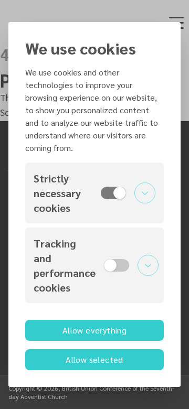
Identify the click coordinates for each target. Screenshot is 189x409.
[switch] (113, 193)
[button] (94, 193)
